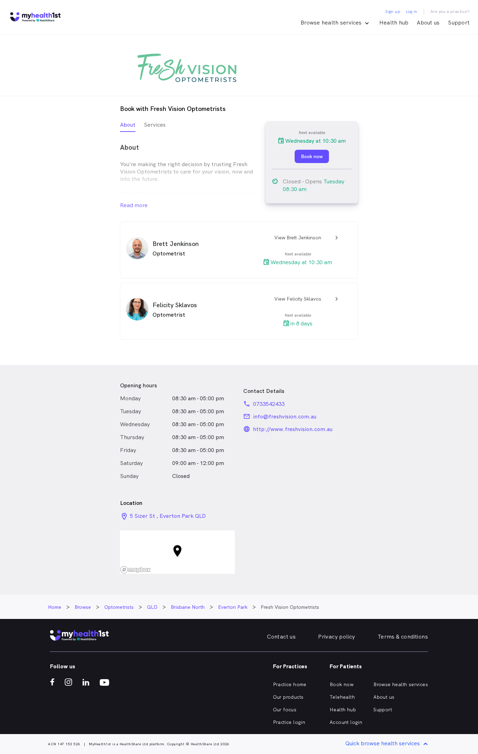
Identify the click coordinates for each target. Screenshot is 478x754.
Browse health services (400, 684)
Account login (346, 722)
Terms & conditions (403, 636)
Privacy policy (336, 636)
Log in (411, 11)
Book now (341, 684)
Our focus (285, 709)
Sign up (392, 11)
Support (459, 22)
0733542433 (268, 404)
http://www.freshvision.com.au (292, 429)
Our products (288, 697)
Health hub (394, 22)
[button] (177, 552)
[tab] (127, 126)
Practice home (290, 684)
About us (428, 22)
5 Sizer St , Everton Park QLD (168, 516)
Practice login (289, 722)
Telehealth (342, 697)
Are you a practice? (450, 11)
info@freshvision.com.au (284, 416)
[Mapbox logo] (135, 570)
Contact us (281, 636)
